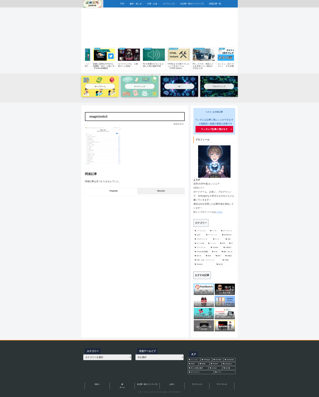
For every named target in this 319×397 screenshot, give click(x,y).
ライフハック (197, 384)
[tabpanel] (97, 59)
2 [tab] (148, 75)
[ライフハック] (139, 95)
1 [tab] (144, 75)
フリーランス (222, 384)
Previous (83, 59)
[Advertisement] (159, 27)
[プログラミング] (219, 94)
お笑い (172, 384)
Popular (114, 191)
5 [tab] (159, 75)
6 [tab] (163, 75)
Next (236, 59)
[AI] (179, 94)
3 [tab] (152, 75)
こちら (219, 212)
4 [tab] (156, 75)
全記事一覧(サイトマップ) (147, 384)
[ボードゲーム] (100, 95)
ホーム (122, 387)
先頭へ (97, 384)
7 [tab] (167, 75)
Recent (161, 191)
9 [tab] (174, 75)
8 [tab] (170, 75)
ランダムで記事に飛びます (214, 129)
